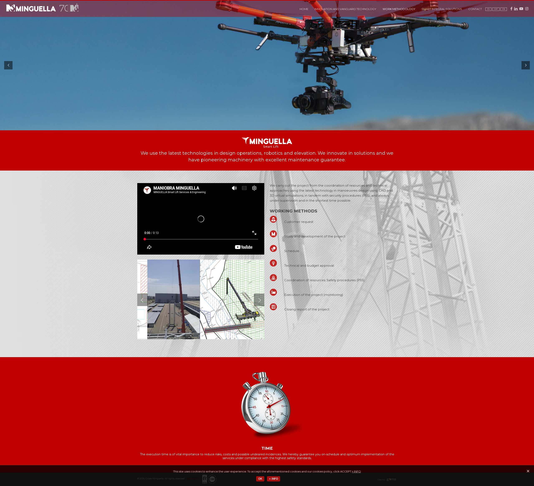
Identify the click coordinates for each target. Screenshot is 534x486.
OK (260, 478)
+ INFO (356, 471)
